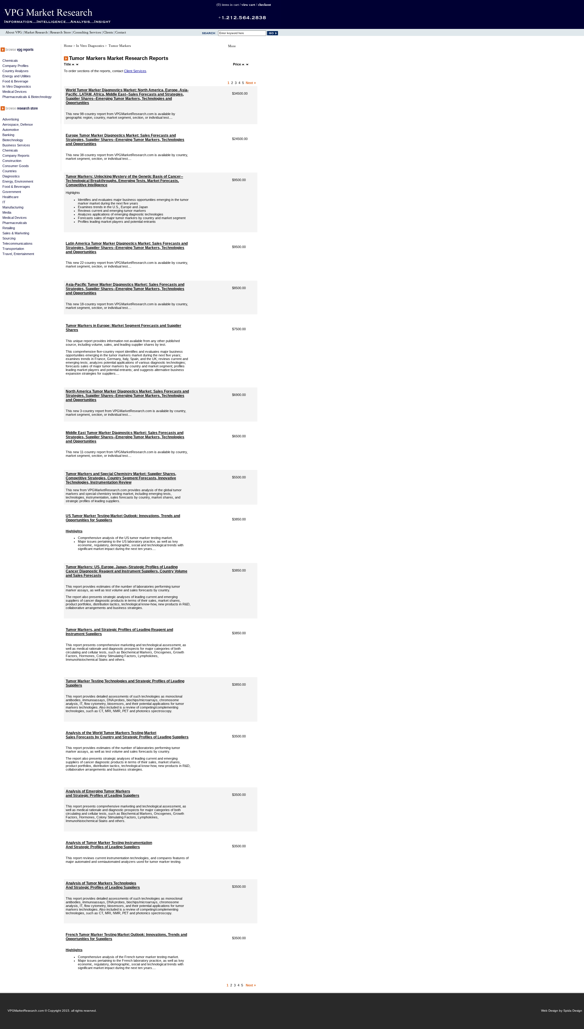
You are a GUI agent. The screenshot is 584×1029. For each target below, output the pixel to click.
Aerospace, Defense (17, 124)
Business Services (16, 145)
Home (68, 45)
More (232, 46)
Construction (11, 161)
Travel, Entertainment (18, 254)
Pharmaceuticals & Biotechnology (27, 97)
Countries (9, 171)
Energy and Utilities (16, 76)
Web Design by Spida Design (561, 1010)
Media (6, 212)
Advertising (10, 119)
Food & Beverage (15, 81)
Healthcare (10, 197)
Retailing (8, 228)
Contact (120, 32)
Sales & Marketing (15, 233)
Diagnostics (11, 176)
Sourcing (9, 238)
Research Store (60, 32)
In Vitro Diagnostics (16, 86)
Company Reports (16, 155)
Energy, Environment (17, 181)
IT (3, 202)
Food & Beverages (16, 186)
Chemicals (10, 60)
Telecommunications (17, 243)
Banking (8, 135)
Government (11, 192)
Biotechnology (12, 140)
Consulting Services (87, 32)
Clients (108, 32)
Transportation (13, 248)
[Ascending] (73, 64)
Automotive (10, 129)
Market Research (36, 32)
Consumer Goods (15, 166)
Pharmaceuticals (14, 223)
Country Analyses (15, 71)
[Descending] (77, 64)
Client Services (135, 71)
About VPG (13, 32)
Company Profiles (15, 66)
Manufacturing (12, 207)
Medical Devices (14, 91)
